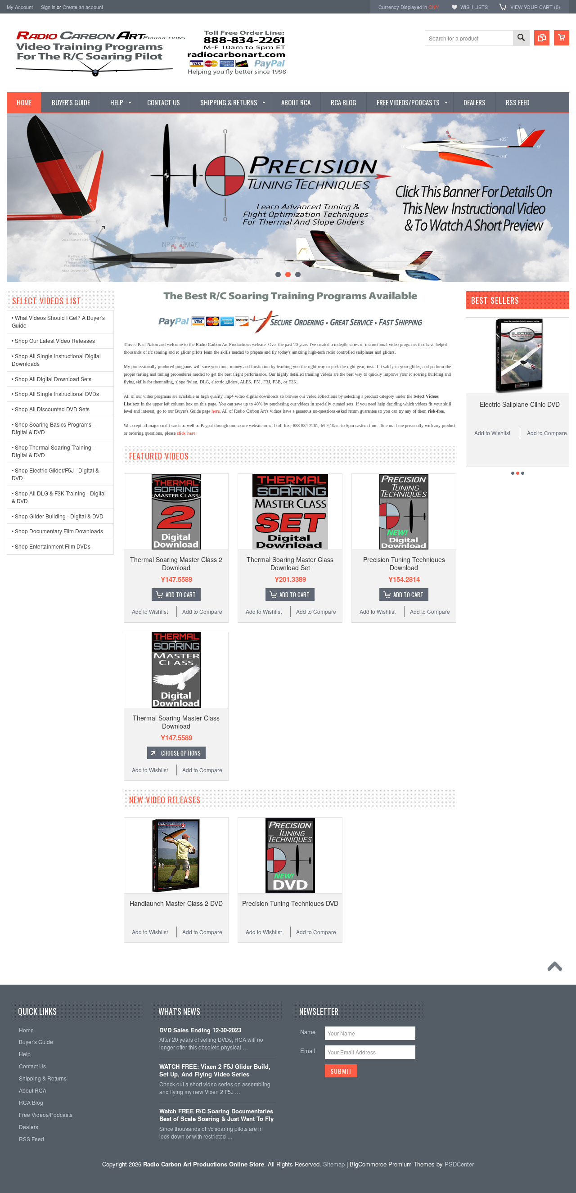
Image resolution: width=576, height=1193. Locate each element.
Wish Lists (474, 6)
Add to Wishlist (150, 611)
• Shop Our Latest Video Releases (53, 340)
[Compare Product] (541, 37)
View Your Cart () (535, 6)
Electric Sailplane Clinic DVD (491, 404)
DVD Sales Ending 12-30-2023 (200, 1030)
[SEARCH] (521, 38)
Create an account (83, 6)
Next (561, 198)
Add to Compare (202, 611)
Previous (14, 198)
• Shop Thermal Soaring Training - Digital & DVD (53, 451)
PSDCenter (459, 1164)
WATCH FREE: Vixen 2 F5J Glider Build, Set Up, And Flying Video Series (214, 1070)
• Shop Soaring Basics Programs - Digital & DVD (53, 428)
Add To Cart (181, 594)
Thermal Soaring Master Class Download (176, 721)
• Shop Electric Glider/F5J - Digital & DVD (55, 474)
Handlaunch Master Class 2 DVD (176, 903)
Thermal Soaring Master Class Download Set (290, 563)
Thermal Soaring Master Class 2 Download (176, 563)
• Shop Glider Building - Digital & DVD (58, 516)
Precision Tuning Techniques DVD (290, 903)
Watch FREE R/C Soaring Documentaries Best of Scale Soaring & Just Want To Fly (216, 1115)
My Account (20, 6)
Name (307, 1031)
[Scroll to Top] (557, 968)
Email (307, 1050)
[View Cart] (561, 37)
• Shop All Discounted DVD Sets (51, 409)
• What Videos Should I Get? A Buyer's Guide (58, 321)
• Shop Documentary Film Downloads (57, 531)
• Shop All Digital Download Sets (51, 379)
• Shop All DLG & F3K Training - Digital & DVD (59, 496)
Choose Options (181, 752)
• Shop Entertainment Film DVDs (51, 546)
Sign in (48, 6)
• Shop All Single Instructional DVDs (55, 393)
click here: (187, 433)
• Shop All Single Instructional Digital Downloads (56, 359)
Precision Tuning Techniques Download (404, 563)
